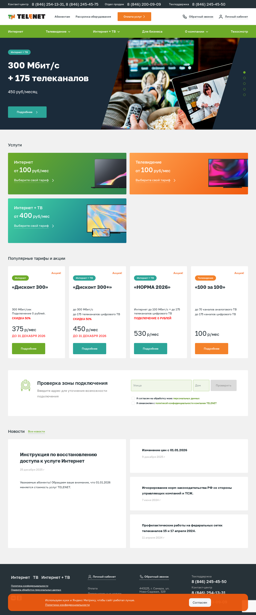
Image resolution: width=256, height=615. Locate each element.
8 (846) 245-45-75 (82, 4)
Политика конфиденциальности (29, 585)
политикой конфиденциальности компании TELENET (186, 403)
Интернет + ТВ (55, 577)
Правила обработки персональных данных (36, 589)
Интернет (15, 31)
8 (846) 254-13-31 (209, 592)
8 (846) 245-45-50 (208, 4)
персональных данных (186, 398)
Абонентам (62, 16)
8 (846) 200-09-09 (144, 4)
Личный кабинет (236, 16)
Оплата (93, 588)
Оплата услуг (133, 16)
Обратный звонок (201, 16)
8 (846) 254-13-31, (48, 4)
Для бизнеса (152, 31)
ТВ (35, 577)
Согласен (200, 602)
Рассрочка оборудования (93, 16)
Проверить (223, 385)
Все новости (36, 431)
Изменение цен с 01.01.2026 (164, 450)
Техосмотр (239, 31)
